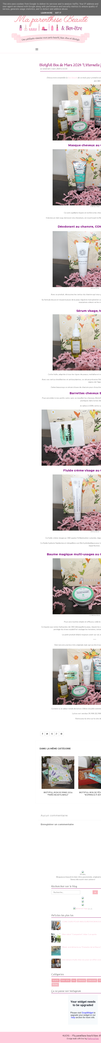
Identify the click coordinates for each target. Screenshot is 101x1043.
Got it (58, 13)
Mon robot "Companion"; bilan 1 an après (79, 934)
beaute (56, 980)
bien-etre (65, 980)
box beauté (72, 77)
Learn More (46, 13)
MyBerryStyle (93, 1038)
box (73, 980)
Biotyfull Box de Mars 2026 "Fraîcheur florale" (58, 793)
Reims (55, 984)
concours (92, 980)
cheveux (81, 980)
